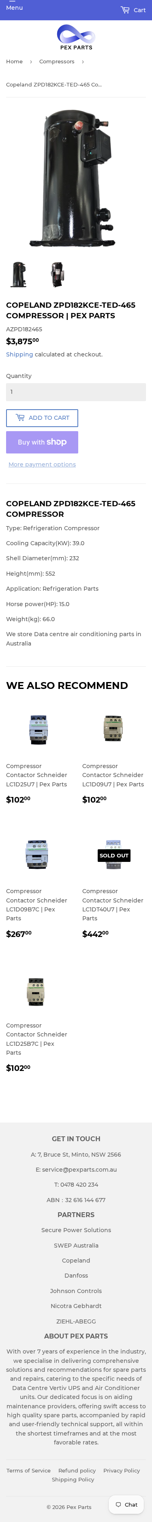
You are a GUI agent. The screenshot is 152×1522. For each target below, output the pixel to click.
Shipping (19, 354)
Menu (14, 7)
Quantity (19, 376)
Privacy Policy (121, 1470)
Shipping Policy (73, 1479)
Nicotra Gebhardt (76, 1306)
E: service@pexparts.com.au (76, 1169)
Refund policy (77, 1470)
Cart (139, 10)
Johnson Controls (76, 1291)
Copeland (76, 1260)
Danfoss (76, 1275)
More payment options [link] (42, 464)
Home (14, 61)
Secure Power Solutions (76, 1230)
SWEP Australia (76, 1245)
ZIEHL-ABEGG (76, 1321)
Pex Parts (79, 1507)
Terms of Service (28, 1470)
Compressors (57, 61)
